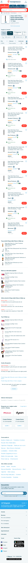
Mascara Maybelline (6, 469)
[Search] (25, 9)
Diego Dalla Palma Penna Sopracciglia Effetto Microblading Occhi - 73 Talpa (15, 131)
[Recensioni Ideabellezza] (10, 213)
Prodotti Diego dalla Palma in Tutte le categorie (11, 380)
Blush (24, 469)
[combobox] (4, 9)
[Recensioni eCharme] (10, 87)
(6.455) (14, 183)
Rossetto (13, 466)
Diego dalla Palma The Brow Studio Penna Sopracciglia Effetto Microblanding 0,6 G (15, 114)
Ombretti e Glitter (13, 450)
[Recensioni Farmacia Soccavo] (10, 54)
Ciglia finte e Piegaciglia (7, 445)
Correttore (18, 474)
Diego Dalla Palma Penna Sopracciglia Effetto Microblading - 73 (16, 98)
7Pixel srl (10, 556)
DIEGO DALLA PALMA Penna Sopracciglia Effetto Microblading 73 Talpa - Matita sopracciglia (15, 194)
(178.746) (15, 70)
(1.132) (14, 154)
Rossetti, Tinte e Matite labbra (8, 442)
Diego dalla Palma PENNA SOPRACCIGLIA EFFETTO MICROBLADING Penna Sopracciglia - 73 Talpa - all (16, 224)
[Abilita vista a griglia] (26, 43)
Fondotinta (15, 477)
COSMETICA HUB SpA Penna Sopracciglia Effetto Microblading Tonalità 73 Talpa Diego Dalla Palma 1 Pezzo (16, 65)
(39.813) (14, 87)
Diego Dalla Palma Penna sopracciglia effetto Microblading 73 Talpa (15, 177)
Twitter (4, 545)
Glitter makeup (11, 471)
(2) (13, 230)
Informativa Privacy (21, 496)
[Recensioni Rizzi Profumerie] (10, 137)
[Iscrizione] (25, 493)
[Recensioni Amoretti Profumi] (10, 154)
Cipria (16, 456)
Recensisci (10, 200)
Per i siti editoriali (5, 523)
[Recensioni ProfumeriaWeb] (10, 103)
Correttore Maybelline (6, 477)
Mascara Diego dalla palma (7, 474)
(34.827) (14, 103)
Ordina (11, 41)
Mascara (3, 448)
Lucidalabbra (4, 450)
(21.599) (14, 120)
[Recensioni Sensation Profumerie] (10, 120)
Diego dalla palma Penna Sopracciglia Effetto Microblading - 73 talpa (16, 208)
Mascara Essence (16, 469)
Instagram (5, 548)
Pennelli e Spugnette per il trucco (9, 453)
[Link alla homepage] (1, 12)
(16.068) (14, 168)
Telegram (5, 551)
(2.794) (14, 213)
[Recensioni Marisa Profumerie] (10, 183)
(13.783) (14, 54)
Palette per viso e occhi (19, 445)
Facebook (5, 542)
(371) (14, 137)
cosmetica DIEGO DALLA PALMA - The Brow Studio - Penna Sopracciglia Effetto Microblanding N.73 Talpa (16, 48)
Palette (8, 466)
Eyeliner (3, 466)
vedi (24, 59)
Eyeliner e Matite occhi (6, 440)
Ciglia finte (3, 471)
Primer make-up (5, 459)
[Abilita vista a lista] (26, 41)
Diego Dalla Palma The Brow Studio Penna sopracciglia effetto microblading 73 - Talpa (15, 163)
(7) (13, 200)
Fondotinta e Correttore (19, 440)
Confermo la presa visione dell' (15, 496)
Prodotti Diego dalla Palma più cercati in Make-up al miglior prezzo (14, 378)
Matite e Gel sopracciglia (7, 456)
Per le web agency (5, 520)
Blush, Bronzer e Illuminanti (13, 448)
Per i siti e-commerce (5, 517)
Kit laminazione (14, 459)
